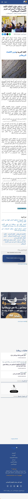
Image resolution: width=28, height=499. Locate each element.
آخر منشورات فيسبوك (20, 396)
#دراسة (19, 240)
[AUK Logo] (14, 448)
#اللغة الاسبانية (11, 234)
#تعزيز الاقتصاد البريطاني (14, 236)
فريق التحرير (23, 34)
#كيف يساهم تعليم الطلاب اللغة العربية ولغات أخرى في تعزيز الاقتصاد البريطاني (14, 241)
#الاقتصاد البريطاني (21, 234)
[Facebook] (5, 34)
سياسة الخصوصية (14, 457)
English (5, 2)
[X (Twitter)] (7, 34)
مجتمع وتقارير (10, 13)
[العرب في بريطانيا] (25, 2)
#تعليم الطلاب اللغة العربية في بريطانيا (15, 238)
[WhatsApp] (10, 34)
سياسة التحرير (14, 462)
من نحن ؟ (14, 468)
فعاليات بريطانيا (21, 351)
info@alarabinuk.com (11, 475)
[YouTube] (18, 486)
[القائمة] (2, 2)
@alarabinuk (14, 391)
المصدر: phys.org (21, 208)
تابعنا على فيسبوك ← (14, 438)
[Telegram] (3, 34)
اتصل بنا (13, 455)
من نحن (13, 459)
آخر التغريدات (22, 380)
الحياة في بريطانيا (17, 13)
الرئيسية (24, 13)
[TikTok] (11, 486)
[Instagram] (14, 486)
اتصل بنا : (19, 475)
